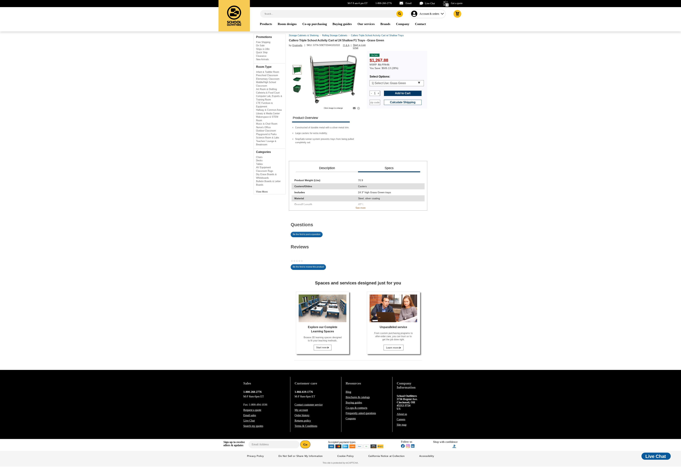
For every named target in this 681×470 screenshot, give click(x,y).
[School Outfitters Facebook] (403, 446)
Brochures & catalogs (358, 397)
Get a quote (457, 3)
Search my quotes (253, 425)
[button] (443, 446)
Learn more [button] (392, 347)
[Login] (414, 14)
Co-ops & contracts (356, 407)
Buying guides (354, 402)
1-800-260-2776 (383, 3)
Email (409, 3)
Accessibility (426, 456)
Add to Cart (402, 93)
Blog (348, 391)
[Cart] (457, 14)
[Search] (399, 14)
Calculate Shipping (403, 102)
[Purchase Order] (366, 446)
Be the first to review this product (309, 268)
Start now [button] (321, 347)
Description (327, 168)
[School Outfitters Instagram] (408, 447)
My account (301, 409)
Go (305, 444)
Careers (401, 419)
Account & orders (429, 13)
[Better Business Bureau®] (454, 445)
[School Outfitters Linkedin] (412, 446)
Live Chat (430, 3)
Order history (302, 415)
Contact (309, 404)
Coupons (351, 418)
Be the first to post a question (306, 234)
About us (402, 414)
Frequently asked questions (361, 413)
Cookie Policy (345, 456)
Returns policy (303, 420)
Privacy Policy (255, 456)
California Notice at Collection (386, 456)
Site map (401, 424)
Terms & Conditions (306, 425)
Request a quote (252, 409)
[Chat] (422, 3)
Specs (389, 168)
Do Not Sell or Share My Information (300, 456)
